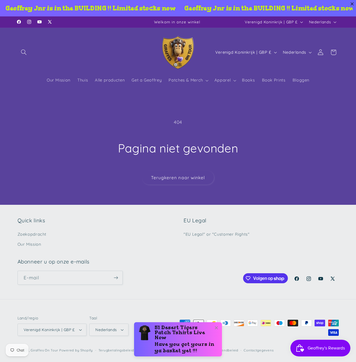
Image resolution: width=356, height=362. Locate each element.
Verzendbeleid (226, 350)
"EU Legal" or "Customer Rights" (217, 234)
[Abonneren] (115, 277)
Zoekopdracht (32, 234)
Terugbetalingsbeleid (116, 350)
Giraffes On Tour (44, 350)
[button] (24, 52)
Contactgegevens (258, 350)
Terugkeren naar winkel (178, 177)
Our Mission (29, 244)
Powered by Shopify (76, 350)
